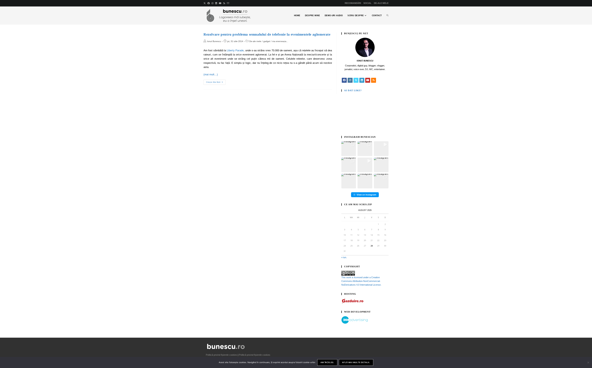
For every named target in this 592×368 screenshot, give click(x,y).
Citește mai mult (216, 81)
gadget (266, 41)
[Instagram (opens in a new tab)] (212, 3)
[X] (356, 80)
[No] (588, 362)
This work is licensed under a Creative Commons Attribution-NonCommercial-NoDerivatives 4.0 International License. (361, 281)
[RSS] (373, 80)
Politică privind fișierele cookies (221, 355)
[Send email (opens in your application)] (228, 3)
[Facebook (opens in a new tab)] (209, 3)
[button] (348, 148)
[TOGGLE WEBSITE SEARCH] (387, 15)
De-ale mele (255, 41)
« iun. (344, 257)
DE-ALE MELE (381, 3)
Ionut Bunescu (214, 41)
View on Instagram (366, 194)
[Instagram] (350, 80)
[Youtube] (367, 80)
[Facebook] (344, 80)
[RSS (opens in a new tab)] (224, 3)
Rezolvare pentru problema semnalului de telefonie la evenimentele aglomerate (267, 34)
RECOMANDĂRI (353, 3)
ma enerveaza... (280, 41)
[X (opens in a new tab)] (205, 3)
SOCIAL (367, 3)
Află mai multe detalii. (356, 362)
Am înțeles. (327, 362)
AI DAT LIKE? (353, 90)
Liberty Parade (235, 50)
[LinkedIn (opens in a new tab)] (216, 3)
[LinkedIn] (361, 80)
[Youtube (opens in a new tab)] (220, 3)
